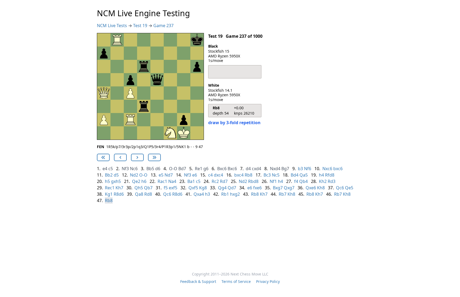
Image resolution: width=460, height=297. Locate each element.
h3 (207, 194)
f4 (296, 181)
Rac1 (162, 181)
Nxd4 (275, 168)
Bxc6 (222, 168)
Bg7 (285, 168)
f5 (166, 188)
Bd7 (182, 168)
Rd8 (148, 194)
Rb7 (282, 194)
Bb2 (109, 175)
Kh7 (119, 188)
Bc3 (267, 175)
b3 (300, 168)
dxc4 (218, 175)
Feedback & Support (198, 281)
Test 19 (140, 25)
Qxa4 (199, 194)
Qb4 (303, 181)
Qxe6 (311, 188)
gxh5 (116, 181)
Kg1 (109, 194)
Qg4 (222, 188)
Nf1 (273, 181)
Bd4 (294, 175)
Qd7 (232, 188)
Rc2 (215, 181)
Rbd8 (253, 181)
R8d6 (119, 194)
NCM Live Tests (112, 25)
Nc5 (276, 175)
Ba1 (191, 181)
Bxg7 (278, 188)
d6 (157, 168)
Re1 (198, 168)
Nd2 (134, 175)
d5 (116, 175)
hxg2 (235, 194)
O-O (173, 168)
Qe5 (349, 188)
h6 (143, 181)
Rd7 (224, 181)
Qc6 (340, 188)
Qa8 (139, 194)
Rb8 (248, 175)
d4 (248, 168)
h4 (321, 175)
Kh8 (321, 188)
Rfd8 (329, 175)
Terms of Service (236, 281)
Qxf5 (193, 188)
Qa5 (303, 175)
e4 (104, 168)
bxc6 (338, 168)
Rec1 (109, 188)
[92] (120, 157)
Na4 (172, 181)
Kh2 (323, 181)
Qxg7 (289, 188)
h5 (107, 181)
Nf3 (125, 168)
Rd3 (331, 181)
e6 (194, 175)
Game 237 (163, 25)
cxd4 (256, 168)
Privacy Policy (268, 281)
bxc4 (239, 175)
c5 (110, 168)
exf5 (173, 188)
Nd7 (169, 175)
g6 (205, 168)
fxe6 (257, 188)
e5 (161, 175)
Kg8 (203, 188)
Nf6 (307, 168)
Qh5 (138, 188)
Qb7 (148, 188)
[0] (103, 157)
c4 (210, 175)
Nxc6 (327, 168)
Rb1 (225, 194)
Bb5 (150, 168)
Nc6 (134, 168)
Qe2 (136, 181)
